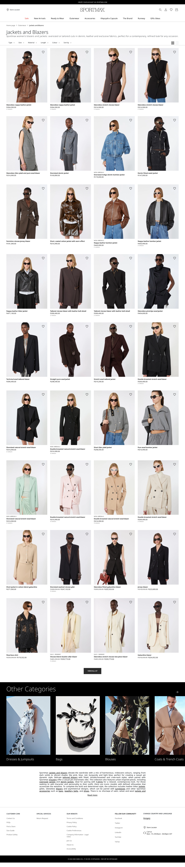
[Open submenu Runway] (147, 18)
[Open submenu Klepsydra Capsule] (119, 18)
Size (20, 43)
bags (61, 791)
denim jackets (67, 781)
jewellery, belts (71, 791)
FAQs (8, 822)
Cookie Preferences (74, 831)
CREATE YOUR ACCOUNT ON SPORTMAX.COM (92, 2)
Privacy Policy (72, 822)
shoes (86, 791)
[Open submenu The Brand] (134, 18)
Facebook (118, 818)
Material (31, 43)
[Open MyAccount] (168, 10)
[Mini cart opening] (180, 10)
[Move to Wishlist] (43, 52)
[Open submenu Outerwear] (81, 18)
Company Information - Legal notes (78, 836)
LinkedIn (118, 832)
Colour (54, 43)
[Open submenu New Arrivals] (47, 18)
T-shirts (99, 781)
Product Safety (12, 835)
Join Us (69, 841)
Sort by (66, 43)
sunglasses (120, 788)
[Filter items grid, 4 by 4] (172, 43)
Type (10, 43)
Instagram (119, 828)
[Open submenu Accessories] (97, 18)
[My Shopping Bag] (176, 9)
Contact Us (11, 818)
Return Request (42, 818)
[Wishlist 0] (171, 9)
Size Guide (10, 831)
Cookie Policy (72, 826)
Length (43, 43)
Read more (92, 795)
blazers (59, 788)
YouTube (118, 837)
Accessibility (71, 849)
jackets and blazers (58, 772)
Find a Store (11, 826)
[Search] (160, 9)
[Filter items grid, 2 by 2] (177, 43)
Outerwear (22, 25)
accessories (44, 791)
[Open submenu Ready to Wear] (66, 18)
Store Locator (152, 827)
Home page (10, 25)
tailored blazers (70, 777)
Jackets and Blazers (36, 25)
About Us (70, 845)
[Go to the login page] (165, 9)
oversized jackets (47, 781)
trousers (53, 779)
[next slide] (177, 692)
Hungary (146, 818)
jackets (142, 786)
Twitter (117, 823)
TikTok (117, 842)
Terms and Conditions (75, 818)
